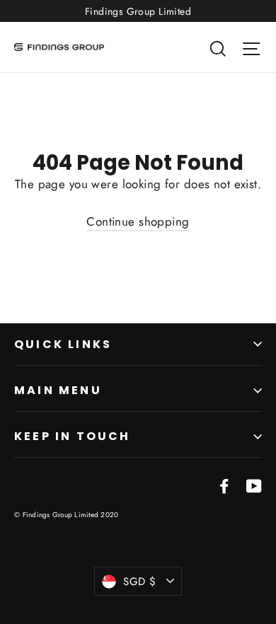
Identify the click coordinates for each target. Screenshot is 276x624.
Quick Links (63, 344)
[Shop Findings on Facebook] (224, 485)
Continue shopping (137, 221)
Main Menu (58, 390)
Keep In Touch (72, 436)
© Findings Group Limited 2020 (66, 514)
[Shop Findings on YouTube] (254, 485)
